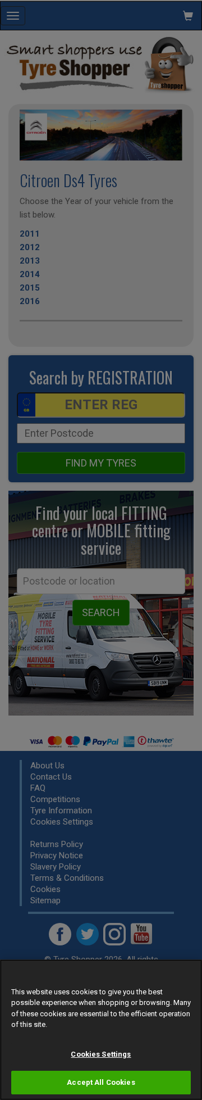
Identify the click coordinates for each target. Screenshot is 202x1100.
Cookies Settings (101, 1054)
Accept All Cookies (101, 1082)
